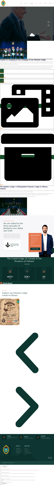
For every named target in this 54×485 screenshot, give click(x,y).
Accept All (7, 465)
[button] (27, 353)
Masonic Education (34, 237)
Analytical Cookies (3, 475)
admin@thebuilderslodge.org (28, 438)
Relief (31, 244)
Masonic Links (27, 449)
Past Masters (18, 448)
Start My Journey (35, 248)
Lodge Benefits (3, 77)
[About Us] (2, 71)
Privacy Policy (27, 451)
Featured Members (19, 449)
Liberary (45, 3)
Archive (1, 184)
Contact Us (50, 3)
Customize (1, 465)
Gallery (1, 128)
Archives (26, 448)
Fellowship (32, 242)
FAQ (36, 3)
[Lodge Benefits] (2, 76)
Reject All (4, 465)
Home (21, 3)
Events (40, 3)
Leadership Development (35, 238)
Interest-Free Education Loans (35, 245)
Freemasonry (31, 3)
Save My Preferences (6, 482)
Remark (7, 472)
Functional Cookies (3, 472)
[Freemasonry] (2, 81)
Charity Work (33, 241)
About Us (25, 3)
